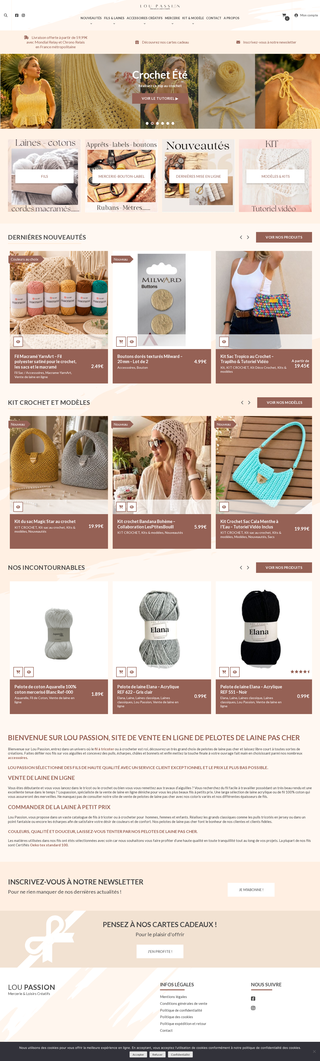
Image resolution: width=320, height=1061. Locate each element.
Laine (130, 698)
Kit (152, 367)
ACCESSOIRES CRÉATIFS (145, 18)
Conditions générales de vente (183, 1003)
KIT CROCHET (167, 367)
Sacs (271, 537)
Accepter (138, 1054)
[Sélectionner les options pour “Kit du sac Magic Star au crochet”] (18, 507)
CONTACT (213, 18)
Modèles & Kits (275, 176)
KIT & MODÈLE (193, 18)
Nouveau (51, 259)
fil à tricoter (104, 749)
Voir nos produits (284, 237)
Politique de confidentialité (181, 1010)
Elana (121, 698)
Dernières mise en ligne (198, 176)
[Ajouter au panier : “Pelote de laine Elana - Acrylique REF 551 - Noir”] (224, 672)
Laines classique (147, 698)
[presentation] (241, 237)
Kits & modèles (152, 532)
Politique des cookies (176, 1017)
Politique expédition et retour (183, 1023)
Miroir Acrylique (277, 377)
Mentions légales (173, 997)
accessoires (17, 757)
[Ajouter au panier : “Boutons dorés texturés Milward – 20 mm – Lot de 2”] (51, 342)
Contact (166, 1030)
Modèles (240, 537)
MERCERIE (172, 18)
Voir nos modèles (284, 402)
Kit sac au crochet (51, 527)
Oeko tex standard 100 (49, 845)
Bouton (72, 367)
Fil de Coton (39, 698)
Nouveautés (299, 377)
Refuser (158, 1054)
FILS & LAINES (114, 18)
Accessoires (56, 367)
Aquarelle (22, 698)
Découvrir (172, 99)
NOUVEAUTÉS (91, 18)
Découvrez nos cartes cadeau (165, 42)
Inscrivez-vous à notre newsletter (269, 42)
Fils (44, 176)
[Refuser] (314, 1051)
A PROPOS (231, 18)
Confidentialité (180, 1054)
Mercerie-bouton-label (121, 176)
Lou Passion (143, 702)
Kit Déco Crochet (193, 367)
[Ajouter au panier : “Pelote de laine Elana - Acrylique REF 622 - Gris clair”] (121, 672)
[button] (147, 123)
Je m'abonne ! (251, 890)
